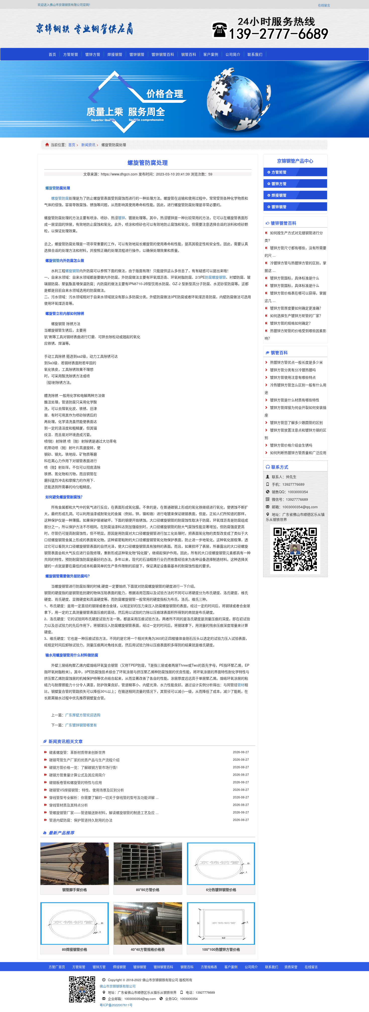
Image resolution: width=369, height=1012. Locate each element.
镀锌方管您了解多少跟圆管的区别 (296, 422)
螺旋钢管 (72, 270)
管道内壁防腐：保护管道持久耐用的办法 (80, 820)
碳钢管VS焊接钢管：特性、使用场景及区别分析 (86, 789)
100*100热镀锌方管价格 (221, 949)
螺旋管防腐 (60, 198)
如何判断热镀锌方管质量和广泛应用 (298, 452)
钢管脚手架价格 (74, 889)
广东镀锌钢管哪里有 (81, 724)
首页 (52, 54)
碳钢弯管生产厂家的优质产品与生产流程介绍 (84, 759)
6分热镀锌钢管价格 (221, 889)
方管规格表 (209, 966)
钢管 (55, 260)
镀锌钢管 (137, 54)
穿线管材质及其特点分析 (68, 804)
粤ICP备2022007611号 (116, 1004)
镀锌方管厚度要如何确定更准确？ (296, 307)
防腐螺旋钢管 (215, 277)
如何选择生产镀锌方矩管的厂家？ (296, 315)
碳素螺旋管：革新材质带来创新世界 (77, 752)
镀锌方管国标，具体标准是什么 (294, 277)
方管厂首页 (57, 966)
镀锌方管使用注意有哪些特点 (293, 377)
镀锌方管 (92, 54)
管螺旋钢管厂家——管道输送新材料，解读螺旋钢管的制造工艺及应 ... (104, 812)
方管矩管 (70, 54)
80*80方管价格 (147, 889)
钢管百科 (188, 54)
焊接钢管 (114, 54)
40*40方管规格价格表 (148, 949)
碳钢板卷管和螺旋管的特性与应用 (75, 782)
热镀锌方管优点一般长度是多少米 (296, 362)
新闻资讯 (88, 144)
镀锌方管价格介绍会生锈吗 (291, 445)
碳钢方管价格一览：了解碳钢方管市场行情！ (84, 767)
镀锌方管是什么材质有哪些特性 (294, 399)
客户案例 (210, 54)
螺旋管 (50, 187)
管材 (240, 684)
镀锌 (121, 217)
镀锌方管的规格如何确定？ (291, 323)
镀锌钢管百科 (163, 54)
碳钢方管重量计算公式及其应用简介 (77, 774)
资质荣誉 (290, 966)
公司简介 (232, 54)
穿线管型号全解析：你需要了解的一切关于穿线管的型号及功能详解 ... (104, 797)
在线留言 (324, 5)
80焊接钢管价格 (74, 949)
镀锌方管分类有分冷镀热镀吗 (293, 369)
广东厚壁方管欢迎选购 (82, 714)
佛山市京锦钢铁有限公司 (118, 986)
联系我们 (255, 54)
